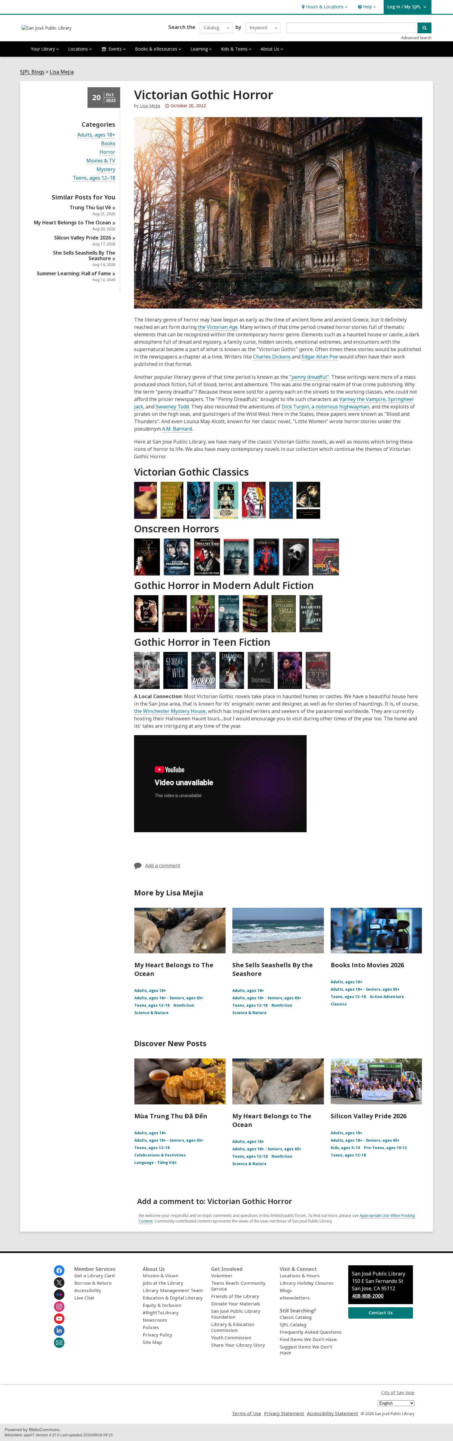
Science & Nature (151, 1012)
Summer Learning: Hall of (74, 273)
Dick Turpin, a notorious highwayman (325, 406)
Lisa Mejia (62, 72)
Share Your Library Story (238, 1345)
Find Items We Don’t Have (308, 1339)
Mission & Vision (160, 1275)
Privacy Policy (157, 1335)
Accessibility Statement (332, 1413)
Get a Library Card (94, 1275)
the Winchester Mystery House (170, 711)
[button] (324, 7)
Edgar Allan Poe (320, 356)
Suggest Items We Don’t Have (306, 1350)
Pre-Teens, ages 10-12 (385, 1147)
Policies (151, 1327)
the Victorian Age (218, 327)
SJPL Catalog (293, 1324)
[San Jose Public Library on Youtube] (59, 1318)
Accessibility (87, 1290)
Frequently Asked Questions (310, 1332)
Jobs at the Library (163, 1283)
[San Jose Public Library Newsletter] (59, 1342)
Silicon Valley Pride (82, 237)
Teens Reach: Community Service (238, 1286)
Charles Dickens (272, 356)
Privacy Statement (284, 1413)
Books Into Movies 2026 (367, 965)
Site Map (152, 1342)
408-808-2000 (367, 1295)
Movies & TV (100, 160)
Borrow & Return (93, 1283)
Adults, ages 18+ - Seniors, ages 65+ (168, 998)
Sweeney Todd (172, 406)
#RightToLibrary (161, 1312)
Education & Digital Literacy (173, 1298)
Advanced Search (416, 37)
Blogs (286, 1290)
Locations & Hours (300, 1275)
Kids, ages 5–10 (345, 1147)
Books (108, 143)
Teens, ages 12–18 (94, 178)
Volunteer (222, 1275)
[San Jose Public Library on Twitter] (59, 1282)
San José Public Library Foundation (235, 1314)
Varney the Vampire (362, 399)
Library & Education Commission (232, 1327)
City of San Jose (397, 1392)
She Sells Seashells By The (84, 255)
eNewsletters (295, 1298)
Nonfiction (183, 1005)
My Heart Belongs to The (72, 222)
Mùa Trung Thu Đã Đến (170, 1116)
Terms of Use (246, 1413)
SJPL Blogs (32, 72)
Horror (107, 152)
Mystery (105, 169)
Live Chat (84, 1298)
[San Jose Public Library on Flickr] (59, 1294)
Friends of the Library (235, 1296)
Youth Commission (231, 1337)
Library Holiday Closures (306, 1283)
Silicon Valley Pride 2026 (368, 1116)
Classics (339, 1004)
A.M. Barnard (177, 428)
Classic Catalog (296, 1317)
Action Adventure (387, 996)
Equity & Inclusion (162, 1305)
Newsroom (155, 1320)
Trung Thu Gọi (90, 207)
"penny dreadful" (309, 377)
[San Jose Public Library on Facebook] (59, 1270)
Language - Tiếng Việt (155, 1162)
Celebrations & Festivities (160, 1155)
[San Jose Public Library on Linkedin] (59, 1330)
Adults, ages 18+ (96, 134)
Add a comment (162, 865)
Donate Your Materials (235, 1303)
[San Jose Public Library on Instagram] (59, 1306)
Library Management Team (173, 1290)
